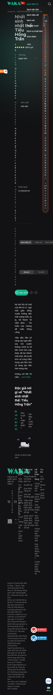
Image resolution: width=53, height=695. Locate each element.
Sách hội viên (33, 9)
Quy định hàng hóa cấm (37, 520)
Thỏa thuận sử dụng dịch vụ (29, 478)
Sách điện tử (32, 4)
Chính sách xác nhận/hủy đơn (37, 534)
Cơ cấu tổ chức (20, 488)
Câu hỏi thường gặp (29, 495)
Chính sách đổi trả (37, 487)
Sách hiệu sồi (33, 15)
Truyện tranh (32, 25)
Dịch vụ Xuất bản (35, 31)
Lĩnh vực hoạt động (20, 499)
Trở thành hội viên (45, 195)
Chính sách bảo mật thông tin (37, 568)
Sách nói (31, 20)
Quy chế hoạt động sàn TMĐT (37, 551)
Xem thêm (31, 36)
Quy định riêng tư (28, 489)
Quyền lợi (28, 485)
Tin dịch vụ (42, 478)
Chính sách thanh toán (37, 498)
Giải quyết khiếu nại (37, 508)
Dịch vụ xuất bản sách (20, 536)
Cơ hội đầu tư (20, 510)
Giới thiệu (20, 480)
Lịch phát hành (42, 495)
